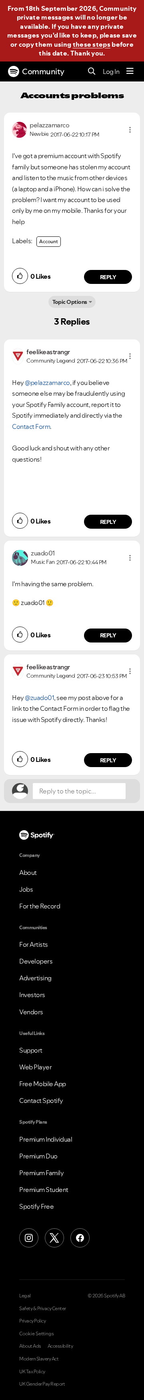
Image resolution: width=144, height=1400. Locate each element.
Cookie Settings (36, 1334)
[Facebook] (80, 1237)
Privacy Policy (32, 1321)
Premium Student (43, 1189)
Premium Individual (45, 1139)
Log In (111, 71)
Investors (32, 994)
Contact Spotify (41, 1100)
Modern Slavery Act (38, 1359)
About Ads (30, 1346)
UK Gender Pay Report (42, 1384)
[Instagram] (28, 1237)
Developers (35, 961)
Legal (25, 1296)
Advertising (35, 978)
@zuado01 (39, 697)
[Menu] (130, 71)
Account (48, 241)
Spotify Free (36, 1206)
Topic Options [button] (69, 302)
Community (43, 71)
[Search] (92, 71)
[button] (130, 130)
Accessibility (60, 1346)
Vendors (31, 1011)
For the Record (39, 906)
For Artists (33, 944)
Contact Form (31, 426)
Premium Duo (38, 1156)
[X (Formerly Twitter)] (54, 1237)
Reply (108, 277)
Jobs (26, 889)
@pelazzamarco (47, 382)
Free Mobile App (42, 1083)
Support (30, 1050)
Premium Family (41, 1172)
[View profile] (19, 129)
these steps (91, 44)
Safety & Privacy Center (42, 1308)
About (28, 872)
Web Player (35, 1067)
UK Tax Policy (32, 1371)
